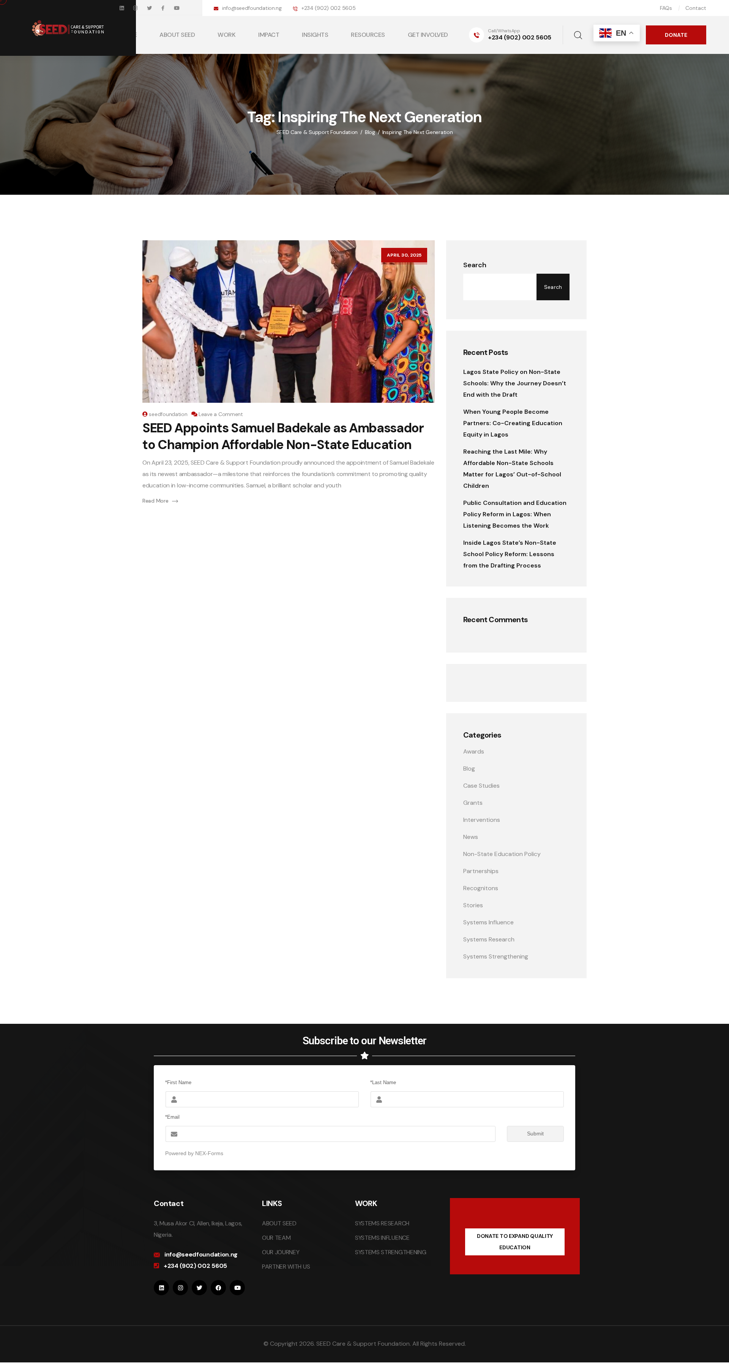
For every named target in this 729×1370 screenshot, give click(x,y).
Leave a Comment (221, 414)
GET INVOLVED (428, 35)
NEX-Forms (209, 1153)
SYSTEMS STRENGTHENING (390, 1252)
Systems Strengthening (495, 956)
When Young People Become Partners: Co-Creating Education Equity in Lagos (512, 423)
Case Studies (481, 786)
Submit (535, 1133)
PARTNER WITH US (286, 1267)
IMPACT (268, 35)
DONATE (676, 35)
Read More (155, 500)
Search (474, 265)
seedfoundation (168, 414)
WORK (226, 35)
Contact (695, 8)
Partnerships (481, 871)
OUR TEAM (276, 1238)
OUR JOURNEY (280, 1252)
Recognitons (480, 888)
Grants (473, 803)
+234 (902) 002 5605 (328, 8)
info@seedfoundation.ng (252, 8)
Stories (473, 905)
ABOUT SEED (279, 1223)
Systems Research (488, 939)
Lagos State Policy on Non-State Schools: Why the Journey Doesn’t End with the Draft (514, 383)
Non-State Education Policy (502, 854)
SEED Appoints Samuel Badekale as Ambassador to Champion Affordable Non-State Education (283, 436)
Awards (473, 751)
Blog (469, 768)
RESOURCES (368, 35)
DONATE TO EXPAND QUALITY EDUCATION (515, 1242)
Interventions (481, 820)
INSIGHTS (315, 35)
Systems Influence (488, 922)
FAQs (666, 8)
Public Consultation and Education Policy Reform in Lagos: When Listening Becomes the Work (514, 514)
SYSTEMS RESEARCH (382, 1223)
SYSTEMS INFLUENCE (382, 1238)
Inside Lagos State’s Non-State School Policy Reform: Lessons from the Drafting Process (509, 554)
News (470, 837)
